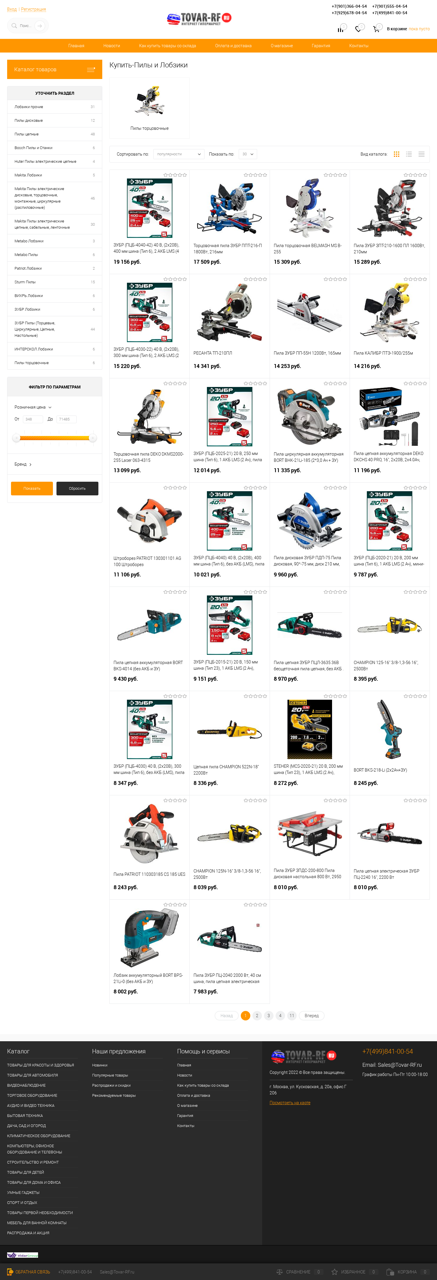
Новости (111, 45)
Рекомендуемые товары (114, 1095)
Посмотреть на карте (290, 1102)
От (17, 419)
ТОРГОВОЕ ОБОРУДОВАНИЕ (32, 1095)
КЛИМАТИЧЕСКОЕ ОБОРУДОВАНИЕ (38, 1136)
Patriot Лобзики (28, 268)
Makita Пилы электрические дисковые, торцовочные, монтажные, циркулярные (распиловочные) (39, 198)
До (50, 419)
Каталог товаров (35, 69)
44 (93, 329)
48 (93, 134)
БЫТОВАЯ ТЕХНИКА (25, 1115)
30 (93, 224)
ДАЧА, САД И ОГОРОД (26, 1125)
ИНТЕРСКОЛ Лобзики (34, 349)
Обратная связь (32, 1272)
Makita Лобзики (28, 175)
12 (93, 120)
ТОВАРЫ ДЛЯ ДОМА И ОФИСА (34, 1182)
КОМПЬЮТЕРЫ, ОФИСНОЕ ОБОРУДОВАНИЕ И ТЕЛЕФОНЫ (34, 1149)
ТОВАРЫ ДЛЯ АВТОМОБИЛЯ (32, 1075)
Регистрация (33, 9)
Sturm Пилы (25, 282)
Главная (76, 45)
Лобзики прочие (29, 107)
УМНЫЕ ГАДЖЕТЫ (23, 1192)
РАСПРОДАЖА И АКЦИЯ (28, 1233)
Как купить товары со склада (167, 45)
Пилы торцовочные (32, 363)
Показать (31, 488)
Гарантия (321, 45)
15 (93, 282)
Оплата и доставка (233, 45)
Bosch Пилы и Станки (33, 148)
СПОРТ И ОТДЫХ (22, 1202)
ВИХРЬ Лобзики (29, 295)
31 (93, 107)
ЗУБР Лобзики (27, 309)
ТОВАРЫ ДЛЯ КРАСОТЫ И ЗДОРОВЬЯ (40, 1065)
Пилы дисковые (29, 120)
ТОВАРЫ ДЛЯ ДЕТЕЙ (25, 1172)
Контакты (359, 45)
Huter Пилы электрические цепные (45, 161)
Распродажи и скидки (111, 1085)
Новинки (99, 1065)
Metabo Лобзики (29, 241)
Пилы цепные (27, 134)
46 (93, 198)
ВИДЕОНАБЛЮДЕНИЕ (26, 1085)
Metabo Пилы (26, 254)
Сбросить (77, 488)
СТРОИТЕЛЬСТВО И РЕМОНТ (33, 1162)
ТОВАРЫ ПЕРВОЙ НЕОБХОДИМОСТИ (40, 1213)
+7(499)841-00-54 (75, 1272)
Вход (12, 9)
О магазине (282, 45)
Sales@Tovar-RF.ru (400, 1065)
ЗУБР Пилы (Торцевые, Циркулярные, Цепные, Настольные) (35, 329)
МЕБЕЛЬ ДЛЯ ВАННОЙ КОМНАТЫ (37, 1223)
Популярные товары (110, 1075)
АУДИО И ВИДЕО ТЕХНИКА (30, 1105)
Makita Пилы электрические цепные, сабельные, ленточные (42, 224)
